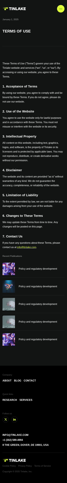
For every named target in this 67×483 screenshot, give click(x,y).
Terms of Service (42, 466)
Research (9, 400)
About (7, 380)
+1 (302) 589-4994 (12, 440)
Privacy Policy (25, 466)
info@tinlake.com (26, 247)
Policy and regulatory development (38, 268)
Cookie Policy (9, 466)
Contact (30, 380)
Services (25, 400)
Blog (17, 380)
